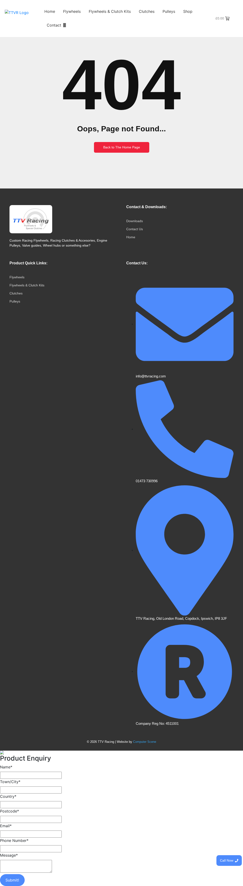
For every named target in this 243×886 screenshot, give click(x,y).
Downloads (134, 221)
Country (8, 796)
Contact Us (134, 229)
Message (9, 855)
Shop (187, 11)
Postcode (9, 811)
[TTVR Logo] (31, 219)
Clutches (146, 11)
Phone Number (14, 840)
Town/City (10, 781)
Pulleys (169, 11)
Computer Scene (144, 742)
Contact (54, 25)
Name (6, 767)
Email (6, 825)
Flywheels (72, 11)
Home (49, 11)
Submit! (12, 880)
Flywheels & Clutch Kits (110, 11)
